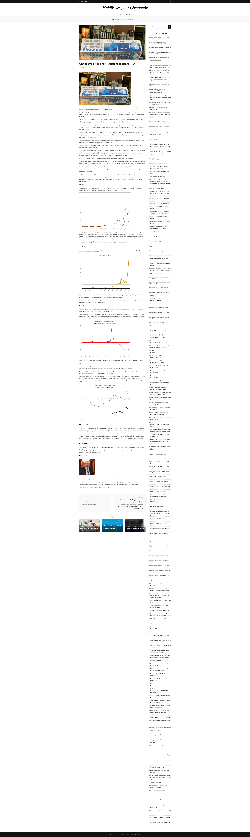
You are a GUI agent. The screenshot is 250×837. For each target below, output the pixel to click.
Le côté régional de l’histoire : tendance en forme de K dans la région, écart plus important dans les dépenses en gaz (160, 777)
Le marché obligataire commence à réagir (158, 764)
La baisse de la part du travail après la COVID (159, 610)
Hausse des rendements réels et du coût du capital (160, 810)
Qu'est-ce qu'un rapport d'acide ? (157, 188)
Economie (128, 14)
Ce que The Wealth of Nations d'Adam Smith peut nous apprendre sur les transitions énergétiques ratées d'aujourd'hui (159, 712)
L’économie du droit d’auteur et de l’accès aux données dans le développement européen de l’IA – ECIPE (160, 128)
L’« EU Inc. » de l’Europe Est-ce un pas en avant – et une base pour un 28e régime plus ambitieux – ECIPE (160, 153)
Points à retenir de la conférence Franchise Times (160, 822)
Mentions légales (130, 834)
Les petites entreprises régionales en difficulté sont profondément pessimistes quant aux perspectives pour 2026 (160, 740)
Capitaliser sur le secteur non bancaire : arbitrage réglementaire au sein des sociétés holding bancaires (160, 448)
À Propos (81, 1)
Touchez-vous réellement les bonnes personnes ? (160, 458)
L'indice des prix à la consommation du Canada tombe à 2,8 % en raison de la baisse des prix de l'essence (160, 424)
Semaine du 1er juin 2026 (155, 723)
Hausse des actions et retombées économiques (159, 632)
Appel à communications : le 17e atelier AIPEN (160, 163)
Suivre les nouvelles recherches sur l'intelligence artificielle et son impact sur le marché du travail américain (160, 263)
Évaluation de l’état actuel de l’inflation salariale (160, 814)
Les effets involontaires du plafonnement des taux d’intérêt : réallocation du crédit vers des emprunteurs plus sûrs (160, 729)
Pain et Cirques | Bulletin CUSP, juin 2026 (159, 660)
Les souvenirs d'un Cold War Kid (157, 767)
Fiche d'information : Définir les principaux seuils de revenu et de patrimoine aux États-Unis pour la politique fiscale (160, 805)
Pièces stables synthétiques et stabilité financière (160, 618)
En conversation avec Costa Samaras (157, 745)
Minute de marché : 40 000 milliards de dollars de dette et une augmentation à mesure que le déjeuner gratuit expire (160, 79)
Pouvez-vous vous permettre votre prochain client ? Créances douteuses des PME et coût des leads (160, 324)
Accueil (121, 14)
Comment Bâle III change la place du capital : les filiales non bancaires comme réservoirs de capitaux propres (160, 441)
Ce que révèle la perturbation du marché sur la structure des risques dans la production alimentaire (159, 535)
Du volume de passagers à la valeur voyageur (159, 203)
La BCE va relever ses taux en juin (157, 790)
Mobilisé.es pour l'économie (125, 8)
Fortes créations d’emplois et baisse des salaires (160, 720)
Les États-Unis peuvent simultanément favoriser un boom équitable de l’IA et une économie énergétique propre (160, 690)
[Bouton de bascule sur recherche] (170, 1)
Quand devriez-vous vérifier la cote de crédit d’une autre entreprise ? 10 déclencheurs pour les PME (160, 72)
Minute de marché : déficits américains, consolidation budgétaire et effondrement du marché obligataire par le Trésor (159, 91)
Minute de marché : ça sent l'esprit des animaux (160, 717)
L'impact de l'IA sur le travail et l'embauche (159, 303)
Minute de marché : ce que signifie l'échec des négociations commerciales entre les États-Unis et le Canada (160, 97)
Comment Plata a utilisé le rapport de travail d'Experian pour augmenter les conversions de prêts (159, 382)
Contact (85, 1)
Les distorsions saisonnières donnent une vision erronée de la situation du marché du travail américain (160, 294)
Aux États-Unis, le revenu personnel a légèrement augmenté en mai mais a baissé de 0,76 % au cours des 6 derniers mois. (160, 595)
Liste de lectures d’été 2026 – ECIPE (158, 176)
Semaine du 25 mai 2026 (155, 782)
